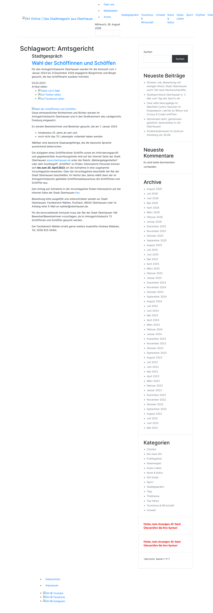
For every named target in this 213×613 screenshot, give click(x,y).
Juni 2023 (153, 366)
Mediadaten (111, 10)
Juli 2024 (152, 306)
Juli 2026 (152, 193)
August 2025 (154, 245)
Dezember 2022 (156, 394)
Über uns (109, 4)
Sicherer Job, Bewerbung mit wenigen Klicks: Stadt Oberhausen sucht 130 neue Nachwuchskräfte (167, 86)
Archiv (107, 16)
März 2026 (153, 212)
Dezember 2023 (156, 338)
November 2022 (156, 399)
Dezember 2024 (156, 282)
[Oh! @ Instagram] (54, 600)
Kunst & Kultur (170, 18)
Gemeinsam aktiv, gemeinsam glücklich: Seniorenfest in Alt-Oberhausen (164, 122)
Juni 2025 (153, 254)
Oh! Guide (152, 477)
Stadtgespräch (130, 14)
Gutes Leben (180, 16)
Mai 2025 (152, 259)
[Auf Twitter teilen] (49, 94)
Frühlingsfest (154, 458)
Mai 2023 (152, 371)
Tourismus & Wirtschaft (147, 18)
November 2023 (156, 343)
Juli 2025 (152, 249)
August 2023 (154, 357)
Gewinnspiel (154, 463)
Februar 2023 (155, 385)
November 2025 (156, 231)
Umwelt (160, 14)
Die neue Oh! (154, 453)
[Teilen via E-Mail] (49, 90)
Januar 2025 (154, 277)
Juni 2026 (153, 198)
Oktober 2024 (155, 291)
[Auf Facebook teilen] (51, 98)
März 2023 (153, 380)
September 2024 (157, 296)
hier (77, 192)
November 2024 (156, 287)
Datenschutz (53, 579)
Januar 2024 (154, 334)
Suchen (148, 51)
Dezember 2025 (156, 226)
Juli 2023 (152, 362)
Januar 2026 (154, 221)
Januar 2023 (154, 390)
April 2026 (153, 207)
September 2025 (157, 240)
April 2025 (153, 263)
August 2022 (154, 413)
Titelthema (153, 496)
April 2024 (153, 320)
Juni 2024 (153, 310)
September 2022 (157, 409)
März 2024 (153, 324)
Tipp (149, 491)
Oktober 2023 (155, 348)
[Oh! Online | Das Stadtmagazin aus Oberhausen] (57, 18)
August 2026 (154, 188)
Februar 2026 (155, 217)
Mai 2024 (152, 315)
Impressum (52, 585)
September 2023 (157, 352)
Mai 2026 (152, 202)
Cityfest (200, 14)
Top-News (153, 500)
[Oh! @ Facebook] (54, 596)
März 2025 (153, 268)
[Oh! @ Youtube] (53, 592)
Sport (189, 14)
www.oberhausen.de (58, 160)
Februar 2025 (155, 273)
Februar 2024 (155, 329)
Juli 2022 (152, 418)
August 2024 (154, 301)
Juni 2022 (153, 423)
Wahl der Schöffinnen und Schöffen (74, 63)
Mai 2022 (152, 427)
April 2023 (153, 376)
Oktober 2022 (155, 404)
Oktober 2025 (155, 235)
